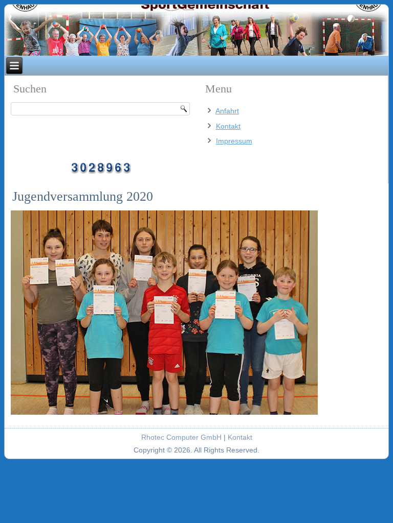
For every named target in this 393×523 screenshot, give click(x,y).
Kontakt (228, 126)
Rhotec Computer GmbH (181, 437)
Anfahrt (227, 111)
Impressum (234, 141)
